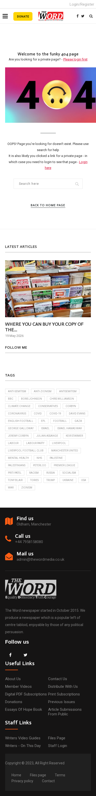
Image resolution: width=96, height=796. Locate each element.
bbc (10, 398)
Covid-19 (55, 413)
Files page (56, 738)
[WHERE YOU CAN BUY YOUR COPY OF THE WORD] (48, 288)
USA (83, 480)
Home (16, 775)
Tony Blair (15, 480)
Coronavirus (17, 413)
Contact (48, 781)
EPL (43, 421)
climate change (19, 406)
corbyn (71, 406)
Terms (60, 775)
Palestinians (16, 465)
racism (34, 472)
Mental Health (18, 458)
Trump (50, 480)
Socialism (69, 472)
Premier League (64, 465)
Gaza (78, 421)
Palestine (56, 458)
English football (20, 421)
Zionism (26, 487)
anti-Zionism (42, 391)
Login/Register (82, 4)
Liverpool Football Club (26, 450)
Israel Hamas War (69, 428)
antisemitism (68, 391)
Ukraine (67, 480)
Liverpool (59, 443)
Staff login (57, 745)
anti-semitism (17, 391)
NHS (39, 458)
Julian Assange (47, 435)
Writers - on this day (23, 745)
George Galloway (21, 428)
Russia (50, 472)
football (60, 421)
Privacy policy (22, 781)
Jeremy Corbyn (18, 435)
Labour (13, 443)
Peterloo (39, 465)
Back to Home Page (48, 205)
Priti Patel (15, 472)
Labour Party (35, 443)
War (11, 487)
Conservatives (48, 406)
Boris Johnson (31, 398)
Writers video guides (22, 738)
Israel (45, 428)
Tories (34, 480)
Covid (38, 413)
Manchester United (64, 450)
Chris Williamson (62, 398)
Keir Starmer (74, 435)
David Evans (77, 413)
